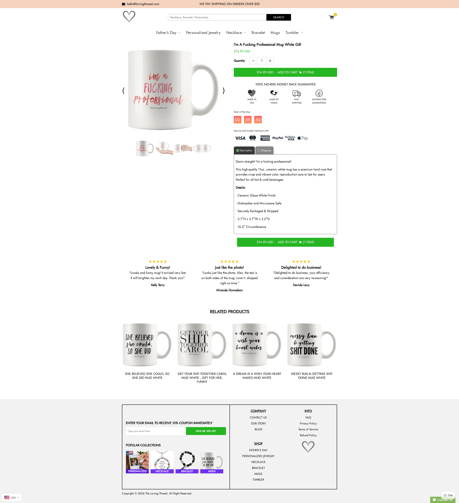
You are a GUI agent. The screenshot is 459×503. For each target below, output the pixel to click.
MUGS (258, 474)
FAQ (308, 417)
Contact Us (444, 499)
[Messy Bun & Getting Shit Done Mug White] (312, 344)
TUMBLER (258, 480)
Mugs (275, 32)
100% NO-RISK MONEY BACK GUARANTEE (285, 84)
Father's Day (166, 32)
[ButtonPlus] (270, 60)
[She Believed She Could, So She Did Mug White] (147, 344)
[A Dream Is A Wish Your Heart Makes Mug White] (257, 344)
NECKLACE (258, 462)
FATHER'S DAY (258, 450)
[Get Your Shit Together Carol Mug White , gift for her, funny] (202, 344)
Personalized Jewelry (203, 32)
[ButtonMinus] (253, 60)
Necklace (234, 32)
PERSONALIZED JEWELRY (258, 456)
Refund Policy (308, 435)
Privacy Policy (308, 423)
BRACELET (258, 468)
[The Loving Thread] (143, 16)
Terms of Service (308, 429)
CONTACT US (258, 417)
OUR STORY (258, 423)
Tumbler (292, 32)
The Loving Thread (156, 493)
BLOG (258, 429)
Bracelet (258, 32)
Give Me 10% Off (206, 431)
